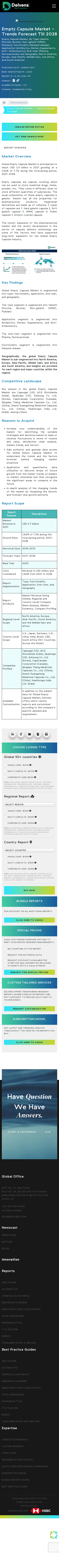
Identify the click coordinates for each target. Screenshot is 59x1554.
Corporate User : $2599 (21, 869)
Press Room (9, 1235)
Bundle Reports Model (16, 1480)
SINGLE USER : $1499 (18, 856)
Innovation (10, 1259)
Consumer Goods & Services (19, 1343)
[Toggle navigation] (54, 6)
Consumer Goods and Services (20, 1421)
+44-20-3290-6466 (13, 1206)
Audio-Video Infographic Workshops (25, 1466)
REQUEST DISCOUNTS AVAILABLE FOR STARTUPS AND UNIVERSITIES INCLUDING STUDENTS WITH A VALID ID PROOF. (29, 963)
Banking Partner (18, 1510)
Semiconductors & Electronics (21, 1309)
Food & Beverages (13, 1316)
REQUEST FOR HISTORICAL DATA (25, 955)
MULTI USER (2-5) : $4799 (21, 771)
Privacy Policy (29, 1506)
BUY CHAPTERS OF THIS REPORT (24, 949)
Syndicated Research (15, 1439)
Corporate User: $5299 (21, 777)
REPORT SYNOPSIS (15, 147)
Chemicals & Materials (16, 1296)
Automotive (10, 1289)
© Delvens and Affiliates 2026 (29, 1498)
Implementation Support (18, 1459)
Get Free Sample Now (29, 136)
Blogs (5, 1248)
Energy (6, 1336)
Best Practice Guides (15, 1486)
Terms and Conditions (29, 1502)
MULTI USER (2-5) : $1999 (21, 863)
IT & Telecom (10, 1329)
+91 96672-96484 (12, 1210)
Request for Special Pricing (30, 972)
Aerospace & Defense (14, 1302)
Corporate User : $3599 (21, 823)
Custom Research (13, 1446)
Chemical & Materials (15, 1374)
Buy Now (29, 890)
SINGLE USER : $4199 (18, 765)
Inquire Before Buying (29, 127)
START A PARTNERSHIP (22, 1132)
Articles (7, 1242)
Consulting (9, 1453)
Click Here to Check (29, 1042)
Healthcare (9, 1282)
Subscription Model (14, 1473)
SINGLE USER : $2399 (18, 811)
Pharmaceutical (19, 102)
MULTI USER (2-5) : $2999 (21, 817)
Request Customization (29, 1009)
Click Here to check (29, 920)
